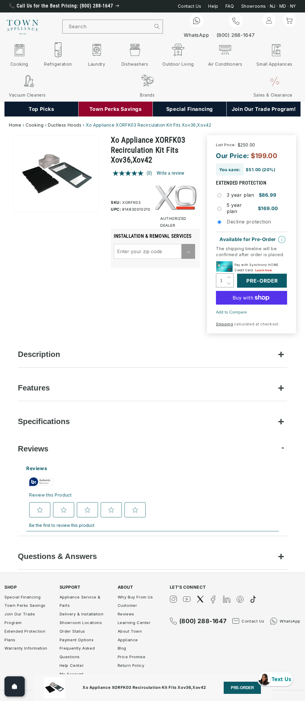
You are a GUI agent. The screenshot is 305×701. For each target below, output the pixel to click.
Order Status (72, 631)
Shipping (224, 324)
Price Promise (132, 656)
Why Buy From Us (135, 597)
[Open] (14, 686)
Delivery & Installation (82, 614)
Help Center (72, 665)
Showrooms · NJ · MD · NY (268, 6)
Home (15, 124)
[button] (289, 20)
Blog (122, 648)
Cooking (34, 124)
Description (39, 354)
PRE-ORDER (242, 688)
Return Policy (131, 665)
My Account (72, 674)
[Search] (157, 26)
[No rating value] (130, 173)
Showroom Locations (81, 622)
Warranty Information (25, 648)
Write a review (170, 173)
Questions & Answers (57, 556)
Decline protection (249, 222)
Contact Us (189, 6)
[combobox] (107, 26)
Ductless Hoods (64, 124)
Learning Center (134, 622)
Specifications (44, 421)
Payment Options (77, 639)
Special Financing (22, 597)
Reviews (33, 448)
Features (34, 387)
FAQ (229, 6)
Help (213, 6)
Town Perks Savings (25, 605)
